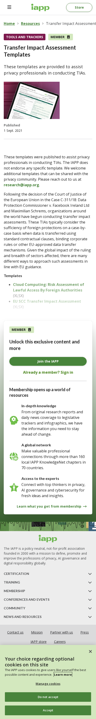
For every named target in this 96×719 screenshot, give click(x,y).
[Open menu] (9, 7)
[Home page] (48, 538)
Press (84, 632)
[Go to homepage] (40, 7)
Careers (60, 641)
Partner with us (61, 632)
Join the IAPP (48, 361)
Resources (30, 23)
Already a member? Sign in (48, 372)
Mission (37, 632)
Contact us (15, 632)
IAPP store (39, 641)
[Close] (90, 651)
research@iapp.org (21, 184)
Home (9, 23)
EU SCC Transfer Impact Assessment (47, 301)
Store (79, 7)
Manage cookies (48, 684)
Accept (48, 710)
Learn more (63, 674)
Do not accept (48, 697)
